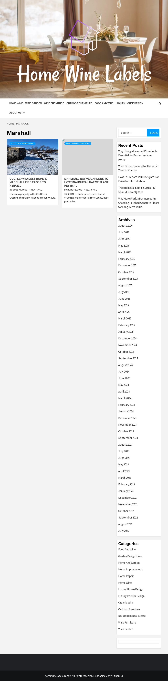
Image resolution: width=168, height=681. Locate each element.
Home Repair (126, 576)
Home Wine (16, 103)
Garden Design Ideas (77, 143)
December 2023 (127, 418)
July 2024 (123, 371)
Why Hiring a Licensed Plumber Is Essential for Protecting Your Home (137, 155)
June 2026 (124, 239)
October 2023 (126, 431)
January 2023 (126, 491)
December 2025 (127, 265)
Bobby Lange (20, 190)
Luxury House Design (129, 103)
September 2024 (128, 358)
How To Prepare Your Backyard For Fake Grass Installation (138, 179)
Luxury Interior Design (131, 596)
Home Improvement (130, 569)
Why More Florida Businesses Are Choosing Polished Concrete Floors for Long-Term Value (138, 203)
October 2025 (126, 272)
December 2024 (127, 338)
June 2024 (124, 378)
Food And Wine (104, 103)
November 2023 (127, 424)
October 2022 (126, 511)
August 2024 (125, 365)
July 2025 (123, 292)
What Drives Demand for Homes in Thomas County (138, 168)
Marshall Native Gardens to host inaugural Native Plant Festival (86, 182)
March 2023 (124, 478)
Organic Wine (126, 602)
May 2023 (123, 464)
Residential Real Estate (132, 616)
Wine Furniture (54, 103)
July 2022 (123, 531)
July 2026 (123, 232)
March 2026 (124, 252)
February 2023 (126, 484)
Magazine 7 (101, 675)
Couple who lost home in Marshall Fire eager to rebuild (28, 182)
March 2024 (124, 398)
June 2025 (124, 298)
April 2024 (124, 391)
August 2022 (125, 524)
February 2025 (126, 325)
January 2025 (126, 332)
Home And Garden (129, 563)
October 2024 (126, 352)
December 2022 (127, 497)
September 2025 (128, 278)
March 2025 (124, 318)
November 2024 (127, 345)
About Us (15, 112)
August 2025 (125, 285)
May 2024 (123, 385)
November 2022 (127, 504)
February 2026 (126, 259)
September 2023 (128, 438)
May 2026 (123, 245)
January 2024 (126, 411)
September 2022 (128, 517)
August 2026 (125, 225)
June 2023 (124, 458)
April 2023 (124, 471)
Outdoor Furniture (79, 103)
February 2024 (126, 405)
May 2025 (123, 305)
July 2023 (123, 451)
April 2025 (124, 312)
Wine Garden (33, 103)
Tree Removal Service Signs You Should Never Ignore (137, 190)
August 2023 (125, 444)
